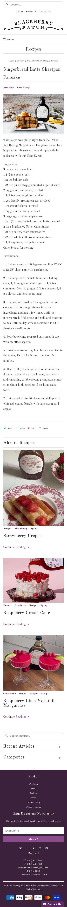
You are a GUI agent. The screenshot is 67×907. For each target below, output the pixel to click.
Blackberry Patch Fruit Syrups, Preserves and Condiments (35, 886)
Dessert (7, 605)
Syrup (34, 528)
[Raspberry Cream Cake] (33, 580)
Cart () (32, 12)
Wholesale (33, 784)
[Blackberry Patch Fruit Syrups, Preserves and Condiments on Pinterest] (33, 848)
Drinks (22, 694)
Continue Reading (15, 547)
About (33, 789)
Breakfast (8, 88)
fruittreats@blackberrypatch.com (33, 868)
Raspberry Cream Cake (26, 613)
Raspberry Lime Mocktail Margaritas (28, 703)
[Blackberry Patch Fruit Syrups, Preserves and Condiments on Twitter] (20, 848)
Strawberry (21, 528)
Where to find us (33, 807)
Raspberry (20, 605)
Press (33, 798)
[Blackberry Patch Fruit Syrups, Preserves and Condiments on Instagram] (40, 848)
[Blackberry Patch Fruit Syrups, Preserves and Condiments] (33, 26)
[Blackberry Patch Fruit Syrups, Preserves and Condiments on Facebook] (27, 848)
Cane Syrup (23, 88)
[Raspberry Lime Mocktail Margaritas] (33, 663)
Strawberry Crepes (22, 536)
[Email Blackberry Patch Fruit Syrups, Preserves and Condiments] (46, 848)
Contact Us (53, 904)
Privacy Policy (33, 802)
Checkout (45, 12)
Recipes (33, 49)
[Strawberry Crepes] (33, 488)
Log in (19, 12)
